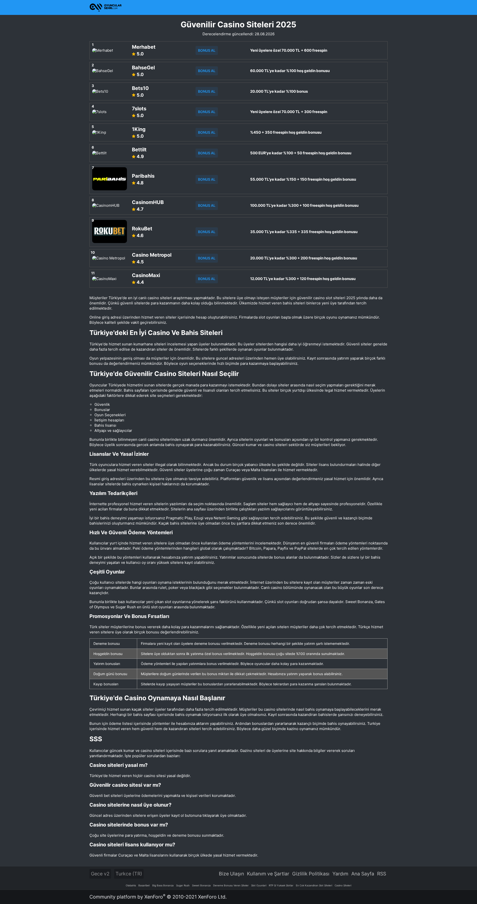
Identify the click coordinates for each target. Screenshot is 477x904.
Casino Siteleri (343, 885)
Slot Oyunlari (258, 885)
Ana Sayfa (362, 874)
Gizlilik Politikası (310, 874)
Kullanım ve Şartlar (268, 874)
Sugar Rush (183, 885)
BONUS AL (206, 50)
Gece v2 (100, 874)
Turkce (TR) (129, 874)
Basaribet (144, 885)
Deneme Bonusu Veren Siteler (231, 885)
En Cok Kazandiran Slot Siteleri (314, 885)
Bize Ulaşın (231, 874)
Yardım (340, 874)
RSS (381, 874)
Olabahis (131, 885)
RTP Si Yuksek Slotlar (281, 885)
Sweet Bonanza (201, 885)
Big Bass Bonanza (163, 885)
